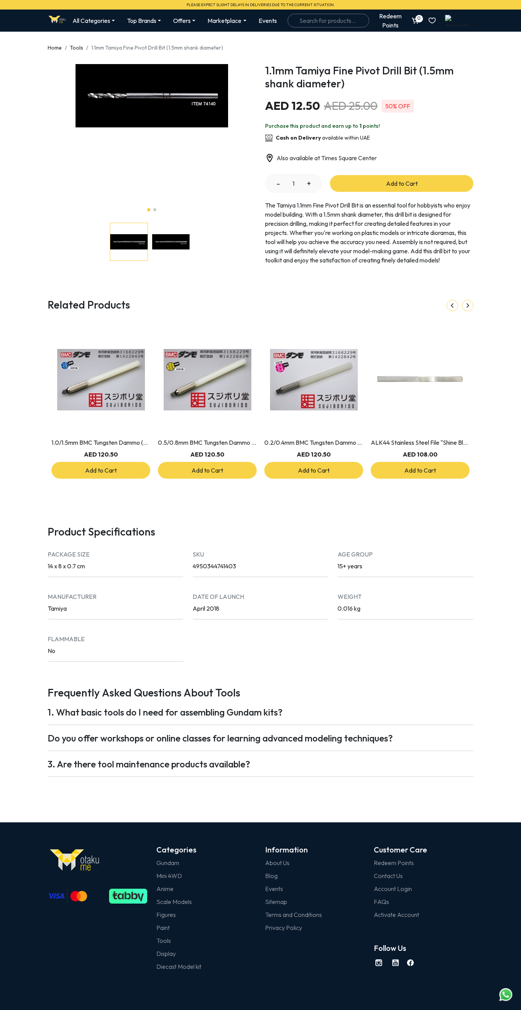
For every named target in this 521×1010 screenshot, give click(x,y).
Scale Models (174, 901)
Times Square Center (349, 158)
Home (55, 47)
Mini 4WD (169, 876)
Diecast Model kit (178, 966)
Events (268, 20)
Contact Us (388, 876)
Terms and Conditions (293, 914)
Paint (163, 927)
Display (166, 953)
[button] (223, 136)
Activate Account (396, 914)
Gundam (167, 863)
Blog (271, 876)
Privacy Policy (283, 927)
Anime (165, 889)
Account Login (393, 889)
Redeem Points (394, 863)
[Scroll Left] (452, 305)
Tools (76, 47)
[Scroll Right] (467, 305)
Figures (166, 914)
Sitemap (276, 901)
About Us (277, 863)
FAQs (381, 901)
